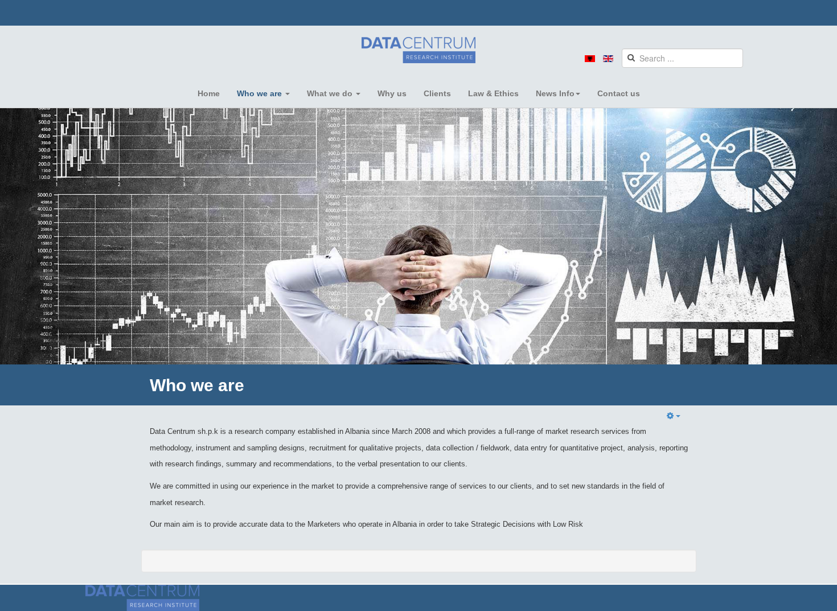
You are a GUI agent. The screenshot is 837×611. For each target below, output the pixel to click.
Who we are (260, 93)
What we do (331, 93)
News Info (555, 93)
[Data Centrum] (418, 50)
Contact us (618, 93)
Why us (392, 93)
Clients (437, 93)
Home (209, 93)
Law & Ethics (493, 93)
